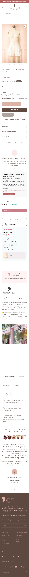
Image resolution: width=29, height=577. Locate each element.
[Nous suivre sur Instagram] (6, 556)
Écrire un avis (6, 210)
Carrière (4, 548)
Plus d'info (16, 165)
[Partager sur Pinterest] (18, 142)
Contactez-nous (6, 543)
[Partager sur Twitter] (15, 142)
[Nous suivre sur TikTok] (18, 556)
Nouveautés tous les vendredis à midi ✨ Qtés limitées (14, 1)
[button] (4, 77)
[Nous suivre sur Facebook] (3, 556)
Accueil (3, 19)
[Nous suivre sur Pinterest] (10, 556)
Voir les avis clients (9, 194)
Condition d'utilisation (19, 540)
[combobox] (13, 13)
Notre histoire (5, 546)
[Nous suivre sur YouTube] (14, 556)
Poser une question (8, 214)
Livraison (4, 540)
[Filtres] (3, 224)
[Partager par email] (21, 142)
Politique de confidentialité (20, 536)
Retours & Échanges (7, 538)
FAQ (2, 551)
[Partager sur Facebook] (13, 142)
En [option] (5, 7)
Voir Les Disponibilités (22, 98)
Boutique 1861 (5, 74)
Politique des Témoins (21, 532)
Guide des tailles (6, 532)
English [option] (12, 561)
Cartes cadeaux (5, 535)
